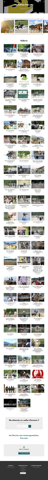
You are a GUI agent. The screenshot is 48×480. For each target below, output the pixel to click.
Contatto (23, 471)
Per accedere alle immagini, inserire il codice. (24, 422)
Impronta (23, 468)
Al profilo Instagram (24, 453)
